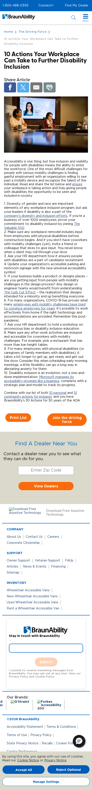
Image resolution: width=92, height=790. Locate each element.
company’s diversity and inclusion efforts (35, 216)
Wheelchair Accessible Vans (28, 590)
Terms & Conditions (61, 726)
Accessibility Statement (25, 726)
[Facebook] (10, 87)
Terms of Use (17, 735)
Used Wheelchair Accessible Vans (32, 602)
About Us (14, 536)
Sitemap (13, 572)
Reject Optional (68, 769)
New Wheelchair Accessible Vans (32, 596)
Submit (46, 662)
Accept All (23, 769)
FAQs (69, 560)
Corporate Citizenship (23, 542)
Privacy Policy (41, 735)
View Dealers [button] (46, 486)
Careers (53, 536)
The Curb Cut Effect (20, 292)
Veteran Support (47, 560)
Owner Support (18, 560)
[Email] (36, 87)
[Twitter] (23, 87)
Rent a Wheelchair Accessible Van (33, 608)
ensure (77, 184)
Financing (58, 566)
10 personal (57, 393)
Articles (12, 566)
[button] (15, 5)
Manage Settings (46, 781)
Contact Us (34, 536)
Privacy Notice (55, 760)
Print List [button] (18, 418)
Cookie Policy (66, 743)
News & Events (34, 566)
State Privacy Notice (22, 743)
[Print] (50, 87)
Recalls (47, 743)
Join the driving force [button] (67, 420)
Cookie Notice (28, 760)
